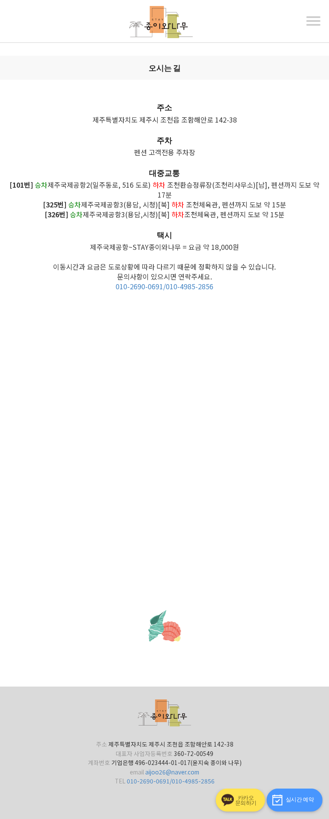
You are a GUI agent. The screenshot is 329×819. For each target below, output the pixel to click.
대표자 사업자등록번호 (144, 753)
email (137, 772)
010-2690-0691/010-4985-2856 (164, 286)
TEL (120, 781)
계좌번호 (99, 762)
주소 (101, 744)
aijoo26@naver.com (172, 772)
